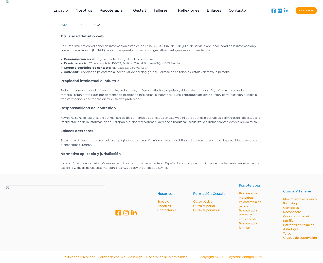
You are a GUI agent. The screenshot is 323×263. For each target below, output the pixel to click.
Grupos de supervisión (300, 238)
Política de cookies (111, 257)
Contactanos (166, 210)
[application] (124, 10)
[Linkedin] (134, 213)
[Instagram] (280, 10)
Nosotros (164, 206)
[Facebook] (273, 10)
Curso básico (202, 201)
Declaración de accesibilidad (167, 257)
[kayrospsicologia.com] (27, 10)
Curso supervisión (206, 210)
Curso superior (204, 206)
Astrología (290, 229)
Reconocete (292, 212)
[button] (306, 10)
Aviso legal (135, 257)
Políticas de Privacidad (79, 257)
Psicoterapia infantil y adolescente (248, 215)
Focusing (290, 203)
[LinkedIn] (286, 10)
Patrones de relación (298, 225)
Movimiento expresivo (300, 199)
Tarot (287, 233)
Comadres (291, 208)
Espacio (163, 201)
